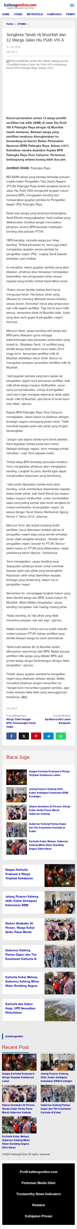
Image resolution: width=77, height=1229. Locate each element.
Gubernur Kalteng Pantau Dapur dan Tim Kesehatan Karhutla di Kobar (47, 827)
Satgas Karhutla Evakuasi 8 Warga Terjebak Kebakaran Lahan (49, 773)
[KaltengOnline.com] (20, 5)
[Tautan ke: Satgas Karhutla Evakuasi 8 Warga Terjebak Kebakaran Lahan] (19, 1062)
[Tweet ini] (24, 736)
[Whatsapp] (61, 736)
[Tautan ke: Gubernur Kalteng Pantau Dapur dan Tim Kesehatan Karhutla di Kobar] (58, 1093)
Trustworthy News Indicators (38, 1194)
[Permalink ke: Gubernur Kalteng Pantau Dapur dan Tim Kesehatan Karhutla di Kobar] (16, 829)
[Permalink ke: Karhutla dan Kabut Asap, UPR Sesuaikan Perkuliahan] (59, 1009)
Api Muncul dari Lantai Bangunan (58, 719)
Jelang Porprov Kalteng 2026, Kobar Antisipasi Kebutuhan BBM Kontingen (48, 792)
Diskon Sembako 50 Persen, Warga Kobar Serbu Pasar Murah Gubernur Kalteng (49, 810)
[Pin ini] (36, 736)
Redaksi (38, 1205)
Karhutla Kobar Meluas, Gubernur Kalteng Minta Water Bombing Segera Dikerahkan (48, 844)
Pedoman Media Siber (39, 1183)
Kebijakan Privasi (38, 1216)
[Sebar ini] (11, 736)
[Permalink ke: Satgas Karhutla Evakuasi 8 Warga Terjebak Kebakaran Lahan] (16, 777)
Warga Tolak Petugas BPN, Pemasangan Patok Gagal (21, 721)
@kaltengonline (14, 1036)
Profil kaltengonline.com (38, 1172)
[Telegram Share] (48, 736)
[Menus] (72, 5)
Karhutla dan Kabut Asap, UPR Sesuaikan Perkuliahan (20, 1008)
